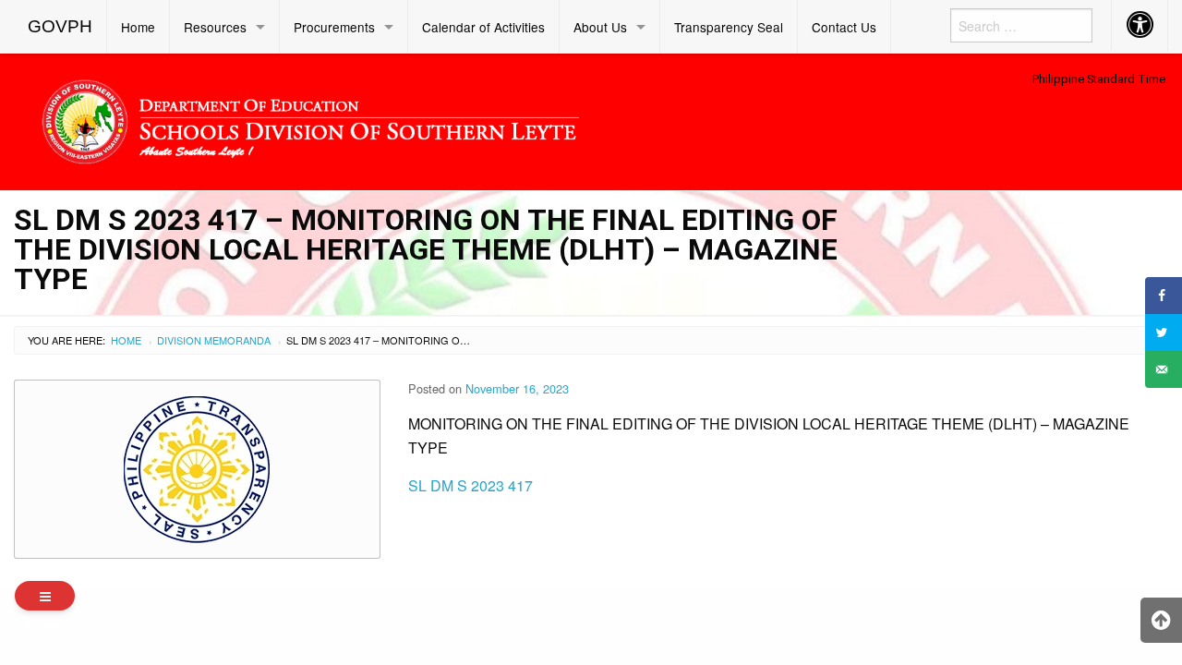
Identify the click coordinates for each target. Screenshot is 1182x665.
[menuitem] (60, 27)
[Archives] (45, 596)
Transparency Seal (728, 27)
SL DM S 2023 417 (470, 485)
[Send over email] (1163, 369)
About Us (600, 27)
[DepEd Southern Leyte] (443, 118)
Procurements (334, 27)
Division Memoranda (214, 339)
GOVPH (60, 26)
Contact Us (844, 27)
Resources (215, 27)
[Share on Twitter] (1163, 332)
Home (138, 27)
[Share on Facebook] (1163, 295)
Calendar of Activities (483, 27)
